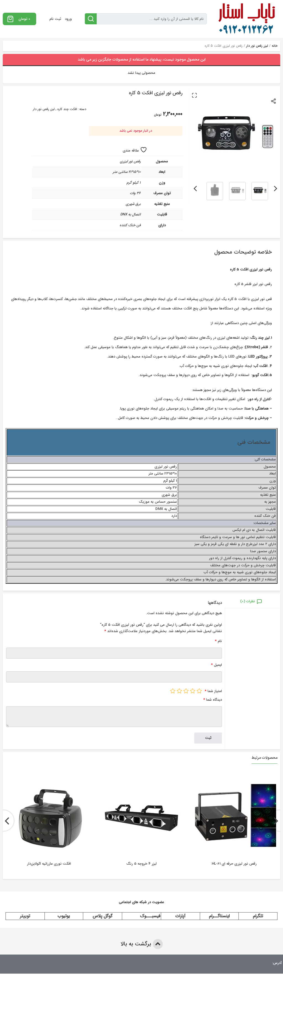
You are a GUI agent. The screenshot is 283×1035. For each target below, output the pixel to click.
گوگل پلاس (102, 916)
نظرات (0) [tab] (247, 601)
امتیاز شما (213, 691)
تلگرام (258, 916)
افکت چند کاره (67, 109)
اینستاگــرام (219, 916)
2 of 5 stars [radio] (192, 691)
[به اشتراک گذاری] (274, 101)
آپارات (180, 916)
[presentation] (275, 187)
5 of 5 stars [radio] (172, 691)
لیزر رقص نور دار (257, 45)
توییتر (25, 916)
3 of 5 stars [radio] (186, 691)
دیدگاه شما (212, 700)
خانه (274, 45)
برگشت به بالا (136, 944)
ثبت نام (55, 19)
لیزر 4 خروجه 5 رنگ (141, 864)
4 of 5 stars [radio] (179, 691)
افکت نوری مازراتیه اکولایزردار (49, 864)
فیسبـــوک (150, 916)
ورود (68, 19)
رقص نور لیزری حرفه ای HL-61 (234, 864)
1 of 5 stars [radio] (199, 691)
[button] (194, 95)
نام (218, 641)
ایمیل (216, 665)
